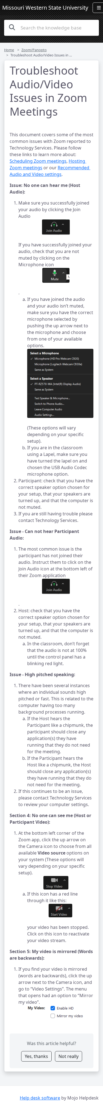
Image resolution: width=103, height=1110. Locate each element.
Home (9, 49)
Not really (69, 1056)
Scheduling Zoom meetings (38, 161)
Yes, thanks (36, 1056)
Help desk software (40, 1098)
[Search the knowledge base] (12, 27)
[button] (56, 227)
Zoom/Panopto (34, 49)
